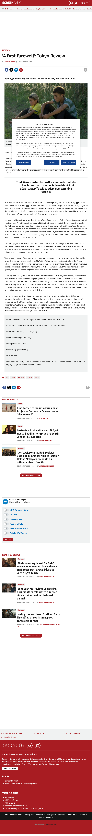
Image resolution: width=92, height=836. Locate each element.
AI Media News (11, 800)
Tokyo (37, 377)
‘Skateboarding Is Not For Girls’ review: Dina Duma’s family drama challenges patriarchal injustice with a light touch (37, 568)
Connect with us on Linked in (22, 745)
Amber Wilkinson (46, 466)
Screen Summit (56, 9)
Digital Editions (9, 737)
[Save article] (85, 70)
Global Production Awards (75, 9)
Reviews (6, 50)
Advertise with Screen (12, 733)
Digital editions (42, 9)
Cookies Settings (23, 162)
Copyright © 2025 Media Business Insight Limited (65, 814)
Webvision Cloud (51, 824)
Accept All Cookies (68, 162)
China (13, 377)
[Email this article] (21, 70)
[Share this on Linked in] (16, 70)
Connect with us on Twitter (14, 745)
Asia (6, 377)
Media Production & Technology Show (21, 783)
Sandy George (45, 440)
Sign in (56, 65)
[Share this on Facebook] (6, 70)
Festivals (21, 377)
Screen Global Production (16, 805)
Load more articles (31, 475)
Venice (12, 9)
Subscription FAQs (46, 817)
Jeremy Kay (44, 418)
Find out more (10, 769)
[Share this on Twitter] (11, 70)
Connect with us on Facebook (6, 745)
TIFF (6, 9)
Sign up (8, 540)
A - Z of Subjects (73, 733)
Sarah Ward (10, 61)
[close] (87, 65)
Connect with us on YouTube (30, 745)
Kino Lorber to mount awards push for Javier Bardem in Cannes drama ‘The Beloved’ (37, 411)
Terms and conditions (13, 814)
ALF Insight (10, 803)
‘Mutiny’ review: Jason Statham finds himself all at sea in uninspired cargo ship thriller (38, 617)
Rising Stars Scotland (25, 9)
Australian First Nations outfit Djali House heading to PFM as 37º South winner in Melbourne (38, 433)
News (20, 404)
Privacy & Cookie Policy (34, 814)
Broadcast (9, 797)
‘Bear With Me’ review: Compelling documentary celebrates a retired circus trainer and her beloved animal (37, 593)
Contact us (40, 733)
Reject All (52, 162)
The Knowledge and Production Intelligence (24, 808)
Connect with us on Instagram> (38, 745)
